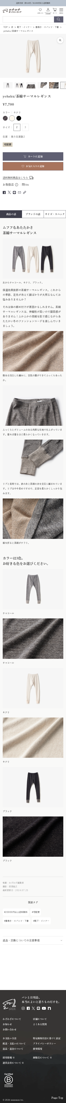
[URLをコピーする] (24, 192)
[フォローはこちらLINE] (38, 1008)
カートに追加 (35, 156)
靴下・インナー (24, 27)
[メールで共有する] (19, 192)
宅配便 (36, 912)
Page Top (57, 1097)
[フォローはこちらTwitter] (33, 1008)
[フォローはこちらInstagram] (23, 1008)
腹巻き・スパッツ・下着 (47, 27)
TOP (5, 27)
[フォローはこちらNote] (49, 1008)
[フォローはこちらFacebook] (28, 1008)
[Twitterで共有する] (9, 192)
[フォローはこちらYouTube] (44, 1008)
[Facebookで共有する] (4, 192)
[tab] (11, 214)
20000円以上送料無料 (16, 912)
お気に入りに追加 (35, 166)
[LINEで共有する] (14, 192)
